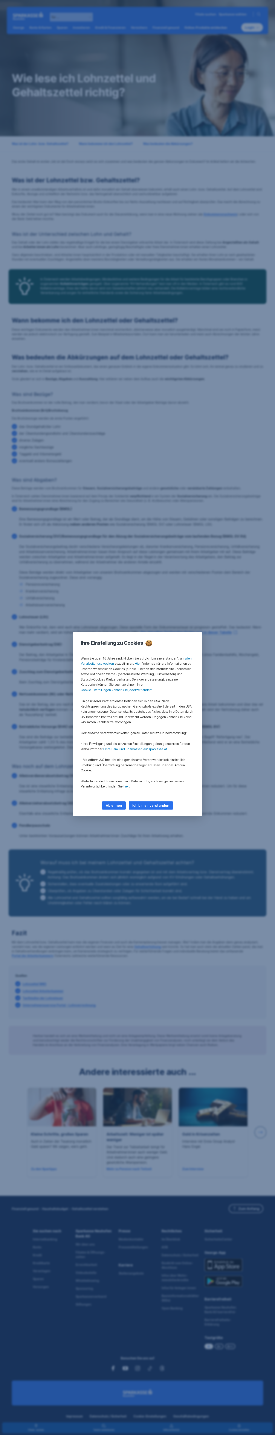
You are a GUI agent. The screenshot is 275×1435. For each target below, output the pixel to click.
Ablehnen (114, 805)
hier (126, 786)
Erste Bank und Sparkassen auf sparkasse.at (135, 749)
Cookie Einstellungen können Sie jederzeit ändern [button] (117, 690)
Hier (138, 663)
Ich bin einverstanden (150, 805)
